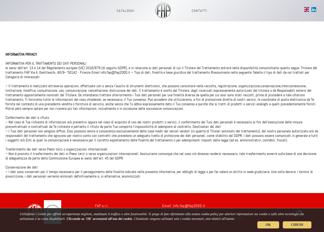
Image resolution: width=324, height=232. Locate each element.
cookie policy (209, 214)
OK (268, 225)
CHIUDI (297, 225)
